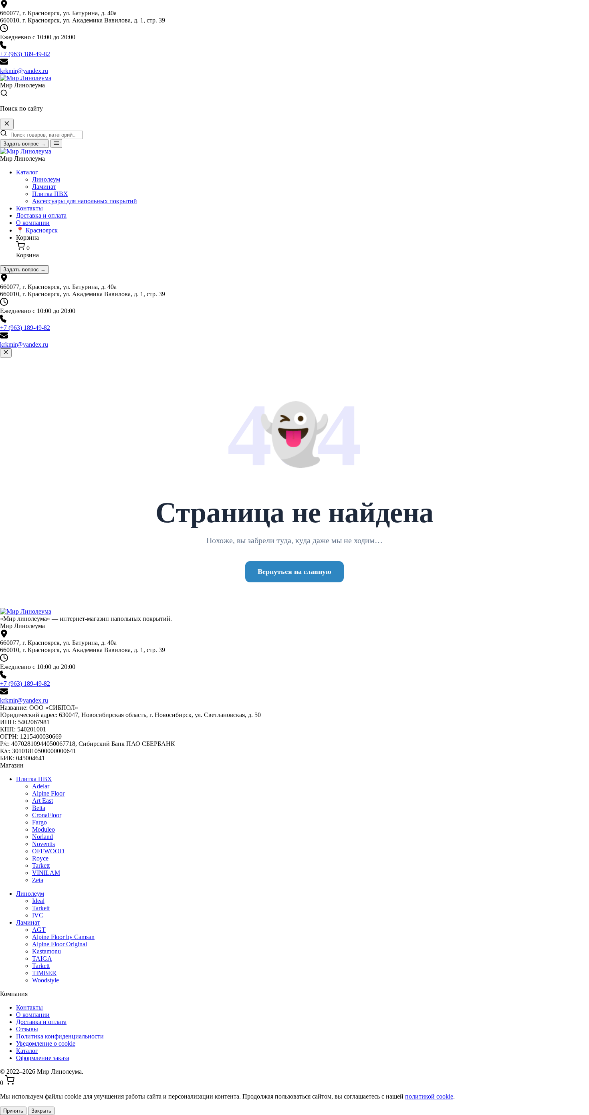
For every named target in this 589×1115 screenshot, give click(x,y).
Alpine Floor (48, 793)
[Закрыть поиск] (7, 124)
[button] (294, 94)
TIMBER (44, 973)
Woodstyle (45, 980)
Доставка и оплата (41, 215)
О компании (33, 222)
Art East (42, 800)
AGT (39, 929)
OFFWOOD (48, 851)
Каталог (27, 172)
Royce (40, 858)
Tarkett (41, 865)
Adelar (40, 786)
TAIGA (42, 958)
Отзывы (27, 1029)
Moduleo (43, 829)
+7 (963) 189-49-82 (25, 53)
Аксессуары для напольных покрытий (84, 201)
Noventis (43, 843)
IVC (37, 915)
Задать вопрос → (24, 144)
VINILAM (46, 872)
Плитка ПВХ (50, 193)
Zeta (37, 880)
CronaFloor (46, 815)
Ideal (38, 900)
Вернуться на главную (294, 572)
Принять (13, 1111)
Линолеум (46, 179)
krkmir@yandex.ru (24, 70)
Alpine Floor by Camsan (63, 936)
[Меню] (56, 143)
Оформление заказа (42, 1057)
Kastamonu (46, 951)
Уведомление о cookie (45, 1043)
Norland (42, 836)
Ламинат (44, 186)
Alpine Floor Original (59, 944)
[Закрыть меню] (6, 352)
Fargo (39, 822)
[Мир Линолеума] (25, 611)
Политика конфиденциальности (60, 1036)
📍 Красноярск (37, 230)
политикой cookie (429, 1096)
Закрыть (41, 1111)
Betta (38, 807)
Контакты (29, 208)
